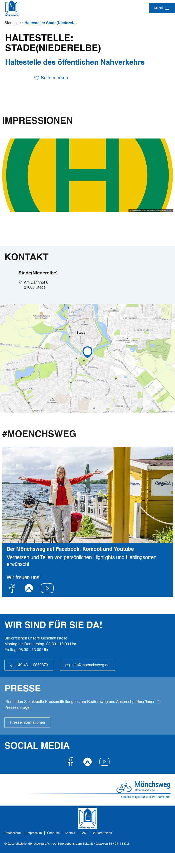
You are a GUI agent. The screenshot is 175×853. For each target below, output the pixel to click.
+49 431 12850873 (32, 665)
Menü (158, 8)
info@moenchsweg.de (90, 665)
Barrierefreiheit (102, 833)
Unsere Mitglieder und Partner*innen (146, 797)
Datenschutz (12, 833)
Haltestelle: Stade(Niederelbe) (51, 23)
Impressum (34, 833)
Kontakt (70, 833)
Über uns (53, 833)
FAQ (83, 833)
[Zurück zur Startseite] (12, 8)
